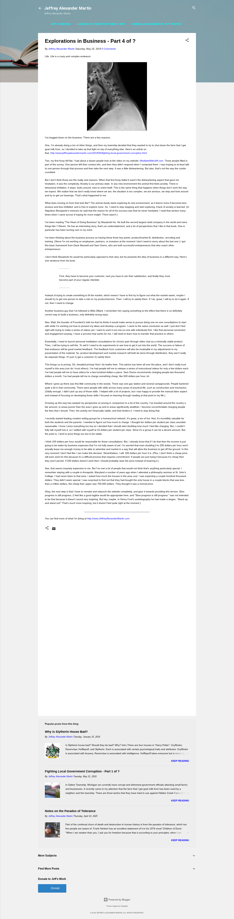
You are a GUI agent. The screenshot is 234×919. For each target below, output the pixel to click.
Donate (55, 888)
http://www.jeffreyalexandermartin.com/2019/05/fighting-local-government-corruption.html (98, 153)
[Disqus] (117, 575)
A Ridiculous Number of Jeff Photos (156, 24)
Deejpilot (124, 906)
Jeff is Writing (61, 24)
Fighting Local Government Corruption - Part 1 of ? (82, 771)
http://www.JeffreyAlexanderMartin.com (108, 518)
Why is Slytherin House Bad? (66, 731)
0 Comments (109, 48)
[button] (187, 40)
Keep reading (180, 761)
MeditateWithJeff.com (151, 160)
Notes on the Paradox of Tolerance (70, 811)
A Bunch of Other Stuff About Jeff (101, 24)
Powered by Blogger (119, 899)
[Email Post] (54, 529)
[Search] (194, 8)
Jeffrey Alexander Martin (67, 8)
